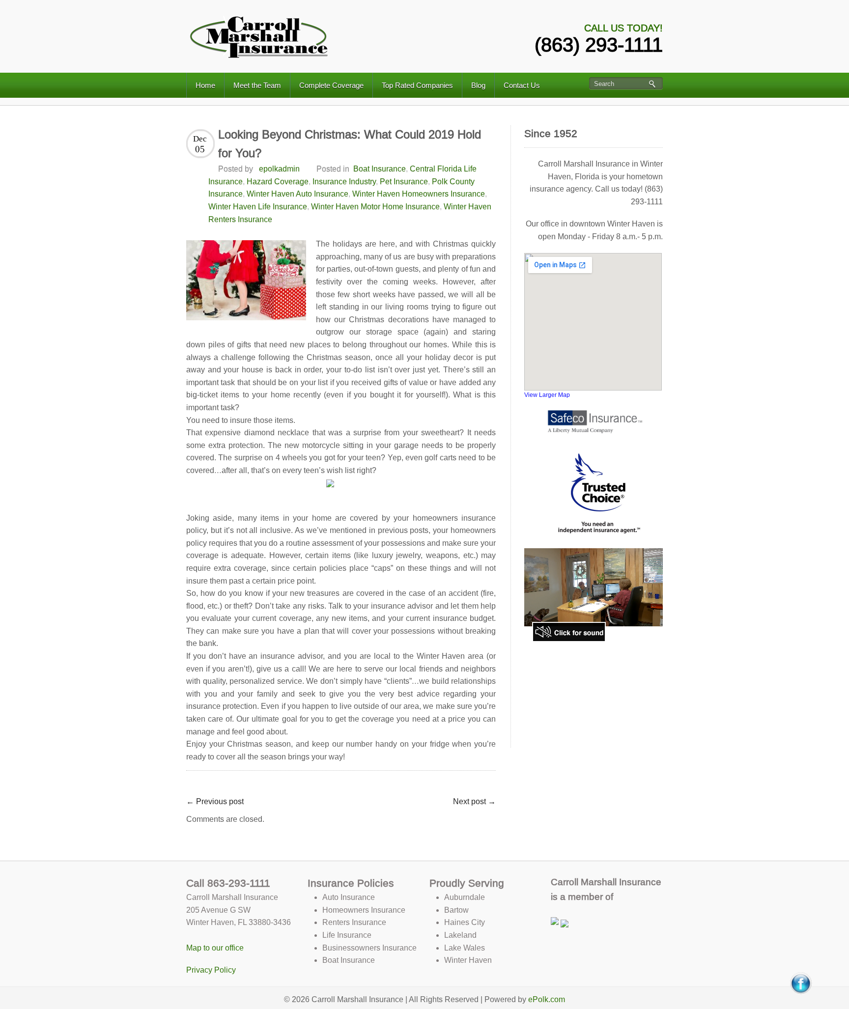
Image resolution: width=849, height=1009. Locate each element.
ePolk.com (546, 999)
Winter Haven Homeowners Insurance (418, 194)
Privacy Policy (211, 970)
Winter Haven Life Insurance (257, 206)
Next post (474, 801)
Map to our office (215, 948)
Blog (478, 85)
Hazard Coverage (278, 181)
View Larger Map (547, 395)
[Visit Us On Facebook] (800, 983)
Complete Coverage (331, 85)
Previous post (215, 801)
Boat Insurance (379, 169)
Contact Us (522, 85)
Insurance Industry (344, 181)
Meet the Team (257, 85)
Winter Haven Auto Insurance (297, 194)
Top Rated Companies (417, 85)
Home (205, 85)
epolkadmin (279, 169)
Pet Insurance (404, 181)
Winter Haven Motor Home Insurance (375, 206)
